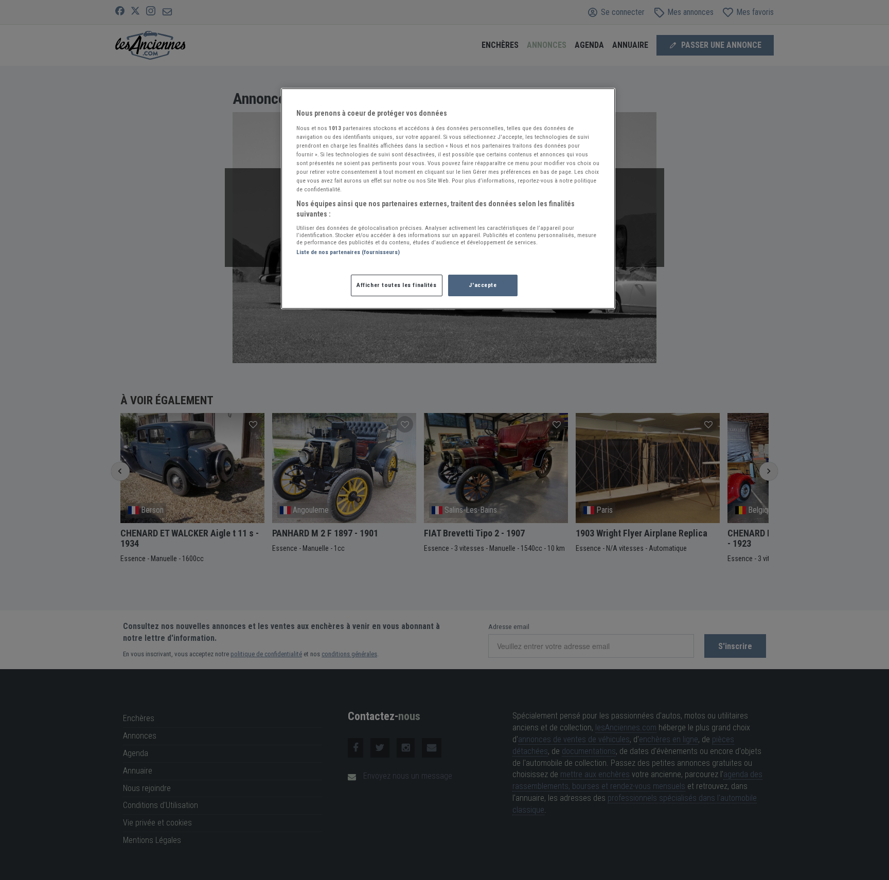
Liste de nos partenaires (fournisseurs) (348, 252)
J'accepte (482, 285)
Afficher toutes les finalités (397, 285)
